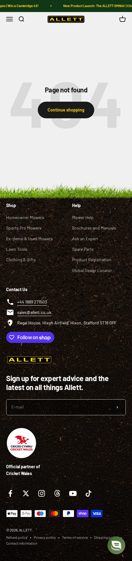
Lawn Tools (16, 249)
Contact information (21, 543)
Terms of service (75, 537)
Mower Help (83, 217)
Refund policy (17, 537)
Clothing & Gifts (21, 259)
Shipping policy (106, 537)
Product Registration (91, 259)
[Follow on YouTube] (73, 493)
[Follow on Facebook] (10, 493)
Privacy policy (45, 537)
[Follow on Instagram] (41, 493)
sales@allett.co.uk (34, 312)
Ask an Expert (85, 238)
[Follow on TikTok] (88, 493)
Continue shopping (66, 109)
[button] (116, 545)
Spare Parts (83, 249)
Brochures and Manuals (94, 227)
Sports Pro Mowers (23, 227)
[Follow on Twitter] (26, 493)
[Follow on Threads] (57, 493)
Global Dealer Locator (92, 270)
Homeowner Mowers (25, 217)
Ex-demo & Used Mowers (29, 238)
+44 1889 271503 (32, 301)
